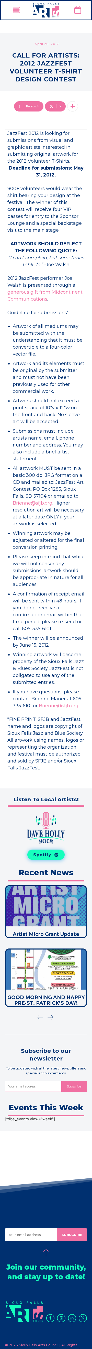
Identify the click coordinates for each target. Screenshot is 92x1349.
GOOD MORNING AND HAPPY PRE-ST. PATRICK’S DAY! (46, 1000)
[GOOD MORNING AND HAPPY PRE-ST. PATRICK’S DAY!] (46, 970)
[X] (83, 1318)
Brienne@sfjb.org (32, 503)
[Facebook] (50, 1318)
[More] (72, 106)
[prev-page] (40, 1017)
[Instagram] (61, 1318)
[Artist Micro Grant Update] (46, 906)
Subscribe (74, 1086)
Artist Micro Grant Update (46, 934)
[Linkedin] (72, 1318)
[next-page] (50, 1017)
